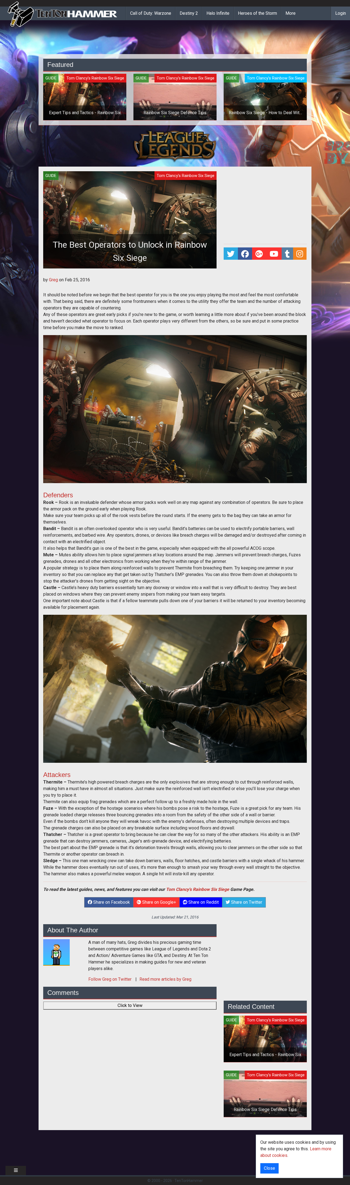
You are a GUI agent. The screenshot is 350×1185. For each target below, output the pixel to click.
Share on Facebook (111, 902)
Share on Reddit (203, 902)
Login (340, 13)
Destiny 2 (189, 13)
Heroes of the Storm (257, 13)
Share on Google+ (158, 902)
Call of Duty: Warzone (150, 13)
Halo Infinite (217, 13)
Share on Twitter (246, 902)
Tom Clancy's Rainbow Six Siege (197, 889)
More (290, 13)
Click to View (130, 1005)
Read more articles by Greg (165, 979)
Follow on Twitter (110, 979)
